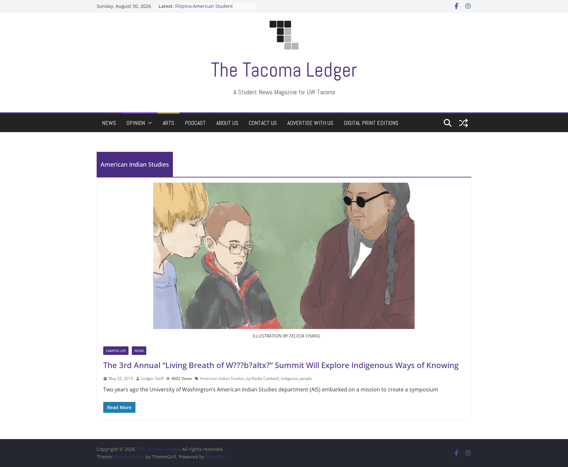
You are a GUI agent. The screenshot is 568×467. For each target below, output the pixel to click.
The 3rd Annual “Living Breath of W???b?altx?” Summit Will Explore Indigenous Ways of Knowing (281, 365)
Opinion (136, 123)
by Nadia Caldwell (262, 378)
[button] (148, 123)
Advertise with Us (310, 123)
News (109, 123)
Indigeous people (296, 378)
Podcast (195, 123)
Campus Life (116, 350)
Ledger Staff (152, 378)
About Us (227, 123)
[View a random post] (463, 123)
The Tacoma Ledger (284, 69)
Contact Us (263, 123)
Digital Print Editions (371, 123)
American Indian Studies (222, 378)
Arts (168, 123)
